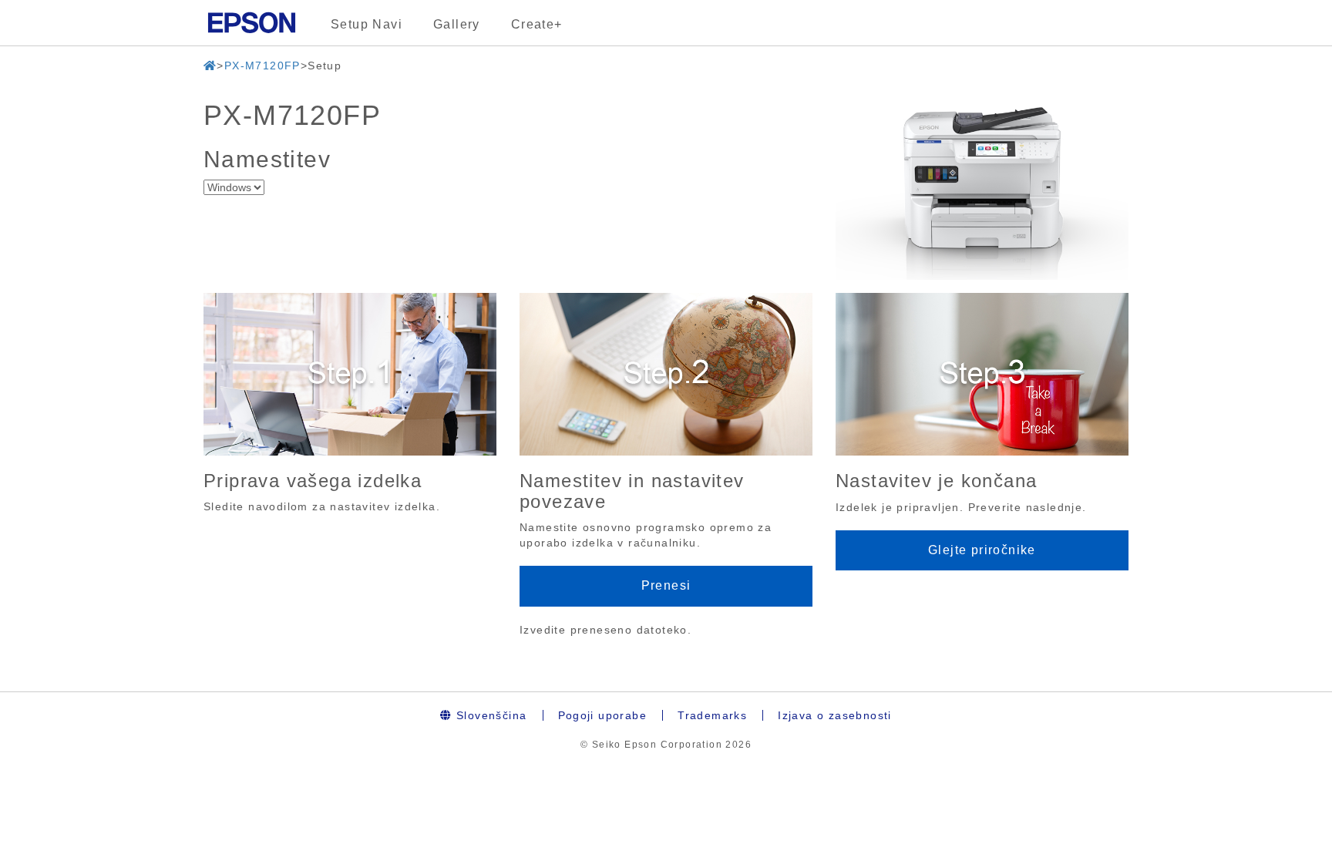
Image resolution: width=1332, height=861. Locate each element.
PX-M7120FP (262, 65)
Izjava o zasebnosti (835, 715)
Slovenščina (489, 715)
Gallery (456, 24)
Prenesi (666, 585)
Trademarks (712, 715)
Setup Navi (366, 24)
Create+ (537, 24)
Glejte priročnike (982, 550)
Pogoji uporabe (603, 715)
